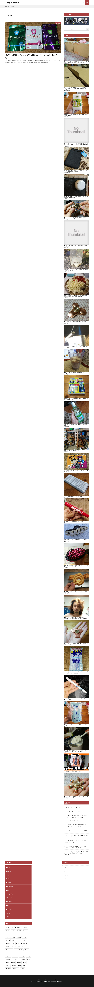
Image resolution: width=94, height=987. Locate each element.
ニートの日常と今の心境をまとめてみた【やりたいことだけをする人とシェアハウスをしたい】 (76, 816)
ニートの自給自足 (12, 2)
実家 (29, 959)
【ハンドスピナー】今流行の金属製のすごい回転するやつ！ (76, 322)
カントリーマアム (10, 943)
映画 (8, 905)
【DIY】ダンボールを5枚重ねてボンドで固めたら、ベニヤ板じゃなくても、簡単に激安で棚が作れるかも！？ (76, 88)
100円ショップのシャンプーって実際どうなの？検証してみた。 (76, 725)
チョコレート (9, 949)
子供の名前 (23, 959)
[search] (87, 29)
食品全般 (9, 871)
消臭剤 (13, 962)
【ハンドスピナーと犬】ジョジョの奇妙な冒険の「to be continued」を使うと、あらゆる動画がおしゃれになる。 (76, 144)
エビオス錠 (23, 940)
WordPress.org (66, 878)
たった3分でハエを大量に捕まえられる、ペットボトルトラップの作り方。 (76, 270)
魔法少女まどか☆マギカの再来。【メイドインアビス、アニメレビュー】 (76, 836)
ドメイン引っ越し (19, 949)
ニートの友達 (9, 953)
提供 (8, 916)
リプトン (22, 956)
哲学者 (16, 959)
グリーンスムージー (20, 946)
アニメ (8, 867)
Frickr (14, 930)
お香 (25, 937)
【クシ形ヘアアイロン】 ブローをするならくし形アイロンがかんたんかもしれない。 (76, 566)
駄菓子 (23, 968)
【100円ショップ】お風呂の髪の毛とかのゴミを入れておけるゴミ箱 (76, 115)
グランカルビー (10, 946)
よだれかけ (15, 940)
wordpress (18, 934)
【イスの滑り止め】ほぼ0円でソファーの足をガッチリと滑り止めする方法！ (76, 197)
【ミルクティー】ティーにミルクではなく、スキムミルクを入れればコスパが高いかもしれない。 (76, 751)
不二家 (29, 956)
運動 (20, 965)
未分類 (8, 913)
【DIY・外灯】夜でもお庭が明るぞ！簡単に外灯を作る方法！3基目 (76, 246)
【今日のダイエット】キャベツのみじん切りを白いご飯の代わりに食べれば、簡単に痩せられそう (76, 296)
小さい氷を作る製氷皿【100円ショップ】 (73, 496)
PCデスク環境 (10, 934)
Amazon (25, 927)
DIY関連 (9, 882)
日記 (8, 890)
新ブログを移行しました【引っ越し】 (73, 808)
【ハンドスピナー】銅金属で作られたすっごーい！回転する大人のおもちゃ (76, 796)
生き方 (19, 962)
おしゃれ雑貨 (10, 886)
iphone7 (25, 930)
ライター (9, 956)
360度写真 (18, 927)
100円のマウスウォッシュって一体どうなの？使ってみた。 (76, 425)
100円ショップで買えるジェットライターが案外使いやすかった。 (76, 346)
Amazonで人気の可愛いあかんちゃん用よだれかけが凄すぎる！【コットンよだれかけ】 (76, 846)
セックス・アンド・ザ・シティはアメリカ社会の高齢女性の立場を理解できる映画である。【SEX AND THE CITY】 (76, 853)
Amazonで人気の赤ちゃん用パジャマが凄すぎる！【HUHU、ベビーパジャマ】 (76, 841)
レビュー (9, 875)
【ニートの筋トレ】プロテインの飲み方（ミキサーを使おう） (76, 373)
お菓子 (58, 23)
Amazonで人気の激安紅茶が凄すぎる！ (73, 820)
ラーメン (15, 956)
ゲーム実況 (9, 901)
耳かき (8, 965)
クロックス (24, 943)
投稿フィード (66, 871)
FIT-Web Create (45, 981)
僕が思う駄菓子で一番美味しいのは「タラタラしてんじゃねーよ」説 (76, 470)
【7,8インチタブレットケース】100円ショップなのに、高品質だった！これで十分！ (75, 171)
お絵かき (9, 909)
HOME (7, 6)
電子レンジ (16, 968)
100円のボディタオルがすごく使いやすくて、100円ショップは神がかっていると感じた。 (76, 672)
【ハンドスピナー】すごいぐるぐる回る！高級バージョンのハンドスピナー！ (76, 218)
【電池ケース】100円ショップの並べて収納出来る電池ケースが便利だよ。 (76, 399)
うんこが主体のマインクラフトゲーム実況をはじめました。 (76, 830)
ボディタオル (18, 953)
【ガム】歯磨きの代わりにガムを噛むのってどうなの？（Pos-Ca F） (31, 56)
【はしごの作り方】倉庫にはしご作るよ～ (73, 450)
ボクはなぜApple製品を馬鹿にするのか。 (73, 771)
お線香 (19, 937)
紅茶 (25, 962)
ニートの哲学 (10, 894)
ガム (18, 943)
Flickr (8, 930)
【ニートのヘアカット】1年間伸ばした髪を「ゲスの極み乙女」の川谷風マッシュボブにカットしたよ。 (76, 617)
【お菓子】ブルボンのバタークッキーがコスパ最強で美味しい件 (76, 592)
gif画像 (19, 930)
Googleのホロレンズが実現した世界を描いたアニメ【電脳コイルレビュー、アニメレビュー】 (75, 825)
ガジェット (9, 897)
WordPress (59, 981)
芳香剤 (14, 965)
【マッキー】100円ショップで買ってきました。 (75, 521)
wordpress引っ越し (11, 937)
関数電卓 (9, 968)
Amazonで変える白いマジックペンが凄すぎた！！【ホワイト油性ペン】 (75, 698)
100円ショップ (10, 927)
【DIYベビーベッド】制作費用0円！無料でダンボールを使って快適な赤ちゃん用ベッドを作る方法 (76, 62)
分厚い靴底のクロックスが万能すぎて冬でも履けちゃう (76, 540)
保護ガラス (9, 959)
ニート (27, 949)
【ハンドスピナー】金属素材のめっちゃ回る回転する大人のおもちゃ (76, 644)
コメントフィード (67, 875)
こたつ (8, 940)
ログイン (65, 867)
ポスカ (12, 6)
